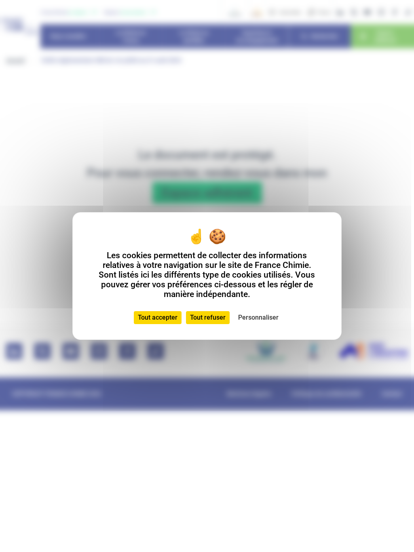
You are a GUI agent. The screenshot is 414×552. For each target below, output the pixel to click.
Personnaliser (258, 317)
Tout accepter (157, 317)
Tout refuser (208, 317)
